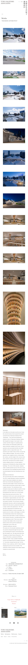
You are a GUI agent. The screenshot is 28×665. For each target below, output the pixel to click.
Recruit (5, 636)
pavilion (4, 555)
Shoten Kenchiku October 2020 (16, 573)
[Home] (7, 2)
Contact (9, 636)
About (2, 636)
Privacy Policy (14, 636)
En (19, 1)
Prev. (2, 607)
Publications (14, 634)
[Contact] (18, 623)
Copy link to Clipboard (13, 599)
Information (7, 634)
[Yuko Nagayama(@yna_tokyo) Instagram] (10, 623)
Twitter (14, 603)
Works (2, 634)
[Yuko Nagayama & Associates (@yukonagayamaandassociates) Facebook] (14, 623)
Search (20, 634)
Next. (15, 607)
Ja (21, 1)
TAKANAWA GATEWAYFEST (15, 564)
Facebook (14, 601)
